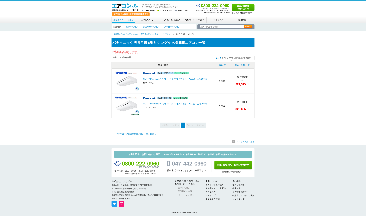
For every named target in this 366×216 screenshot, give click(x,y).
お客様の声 (218, 20)
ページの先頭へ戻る (245, 142)
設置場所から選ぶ (151, 27)
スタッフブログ (213, 195)
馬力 (221, 65)
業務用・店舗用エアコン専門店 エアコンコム (125, 7)
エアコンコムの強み (171, 20)
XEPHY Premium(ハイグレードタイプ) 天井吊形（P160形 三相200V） (175, 79)
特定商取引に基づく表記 (243, 195)
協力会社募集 (238, 185)
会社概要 (242, 20)
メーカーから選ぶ (172, 27)
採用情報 (236, 188)
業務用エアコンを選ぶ (124, 20)
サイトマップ (238, 199)
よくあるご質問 (213, 199)
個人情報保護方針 (240, 192)
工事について (147, 20)
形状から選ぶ (132, 27)
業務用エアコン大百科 (195, 20)
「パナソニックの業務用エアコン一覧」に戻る (135, 134)
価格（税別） (241, 65)
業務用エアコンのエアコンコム (187, 181)
